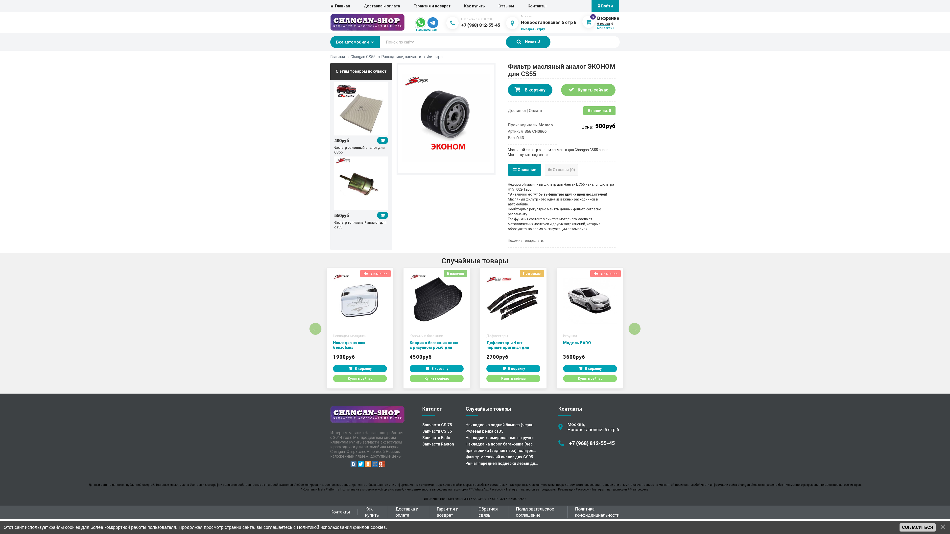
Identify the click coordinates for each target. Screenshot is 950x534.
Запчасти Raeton (438, 444)
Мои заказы (605, 28)
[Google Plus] (382, 464)
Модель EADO (577, 342)
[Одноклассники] (368, 464)
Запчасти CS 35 (437, 431)
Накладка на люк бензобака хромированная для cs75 (357, 347)
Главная (342, 6)
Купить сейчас (592, 89)
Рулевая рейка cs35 (484, 431)
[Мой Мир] (375, 464)
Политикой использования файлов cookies (341, 527)
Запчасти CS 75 (437, 425)
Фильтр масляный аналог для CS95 (499, 457)
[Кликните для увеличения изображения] (446, 118)
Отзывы (506, 6)
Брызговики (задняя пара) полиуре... (501, 450)
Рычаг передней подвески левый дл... (502, 463)
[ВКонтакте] (353, 464)
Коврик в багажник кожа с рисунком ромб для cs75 (434, 347)
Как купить (474, 6)
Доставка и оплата (382, 6)
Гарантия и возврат (432, 6)
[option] (361, 117)
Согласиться (917, 527)
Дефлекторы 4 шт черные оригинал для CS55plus (507, 347)
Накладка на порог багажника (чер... (501, 444)
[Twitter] (361, 464)
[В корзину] (382, 140)
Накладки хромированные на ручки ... (502, 437)
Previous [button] (315, 329)
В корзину (535, 89)
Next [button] (634, 329)
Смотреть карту (533, 29)
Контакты (537, 6)
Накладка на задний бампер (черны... (501, 425)
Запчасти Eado (436, 437)
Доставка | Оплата (525, 110)
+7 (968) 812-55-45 (480, 25)
